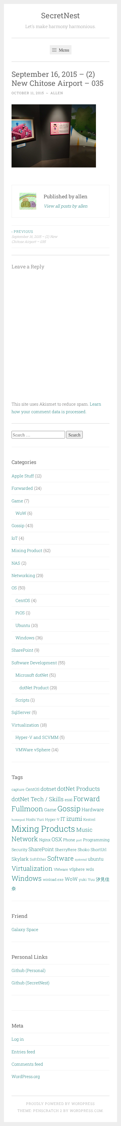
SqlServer (21, 712)
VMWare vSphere (32, 749)
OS (14, 587)
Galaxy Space (25, 929)
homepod (18, 820)
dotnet (48, 788)
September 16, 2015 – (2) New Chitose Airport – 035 (34, 236)
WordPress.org (26, 1076)
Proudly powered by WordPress (60, 1103)
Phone (69, 839)
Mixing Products (43, 828)
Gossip (18, 525)
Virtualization (25, 725)
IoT (15, 538)
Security (19, 849)
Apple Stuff (23, 476)
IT (62, 818)
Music (84, 829)
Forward (86, 798)
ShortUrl (98, 849)
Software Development (34, 662)
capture (18, 789)
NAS (16, 563)
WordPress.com (86, 1110)
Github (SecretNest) (31, 982)
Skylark (20, 859)
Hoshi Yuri (35, 819)
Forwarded (22, 488)
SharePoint (22, 650)
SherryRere (66, 849)
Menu (63, 50)
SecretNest (60, 15)
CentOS (22, 600)
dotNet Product (34, 687)
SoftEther (38, 859)
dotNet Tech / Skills (38, 799)
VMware (61, 869)
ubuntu (96, 859)
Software (60, 858)
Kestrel (89, 819)
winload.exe (53, 879)
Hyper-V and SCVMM (37, 737)
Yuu (91, 879)
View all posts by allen (66, 206)
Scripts (22, 700)
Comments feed (27, 1064)
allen (56, 93)
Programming (96, 839)
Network (25, 839)
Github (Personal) (29, 970)
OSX (56, 839)
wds (90, 869)
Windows (24, 637)
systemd (81, 859)
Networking (23, 575)
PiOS (20, 612)
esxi (68, 799)
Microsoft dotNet (31, 675)
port (79, 840)
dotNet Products (78, 788)
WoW (20, 513)
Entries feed (23, 1051)
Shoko (83, 849)
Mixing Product (27, 550)
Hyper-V (52, 819)
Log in (18, 1039)
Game (17, 501)
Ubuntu (22, 625)
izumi (74, 818)
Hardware (93, 809)
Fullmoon (27, 808)
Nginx (44, 839)
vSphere (77, 869)
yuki (83, 879)
